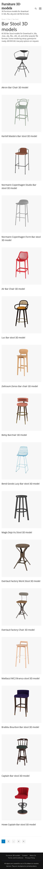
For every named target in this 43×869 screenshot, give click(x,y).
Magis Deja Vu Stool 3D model (17, 532)
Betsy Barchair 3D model (14, 434)
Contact (25, 855)
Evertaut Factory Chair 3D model (18, 629)
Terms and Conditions (15, 857)
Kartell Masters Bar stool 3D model (19, 136)
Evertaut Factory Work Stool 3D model (21, 581)
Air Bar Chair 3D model (13, 288)
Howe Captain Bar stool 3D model (19, 824)
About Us (33, 855)
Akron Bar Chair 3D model (15, 87)
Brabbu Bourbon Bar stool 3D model (20, 727)
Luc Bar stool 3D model (13, 337)
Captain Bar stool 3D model (15, 775)
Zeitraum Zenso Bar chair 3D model (20, 386)
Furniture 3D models (11, 6)
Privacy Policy (30, 857)
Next (23, 841)
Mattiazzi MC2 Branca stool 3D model (20, 678)
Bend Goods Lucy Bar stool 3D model (20, 483)
